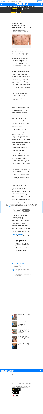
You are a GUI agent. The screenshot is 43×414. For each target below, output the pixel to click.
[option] (21, 41)
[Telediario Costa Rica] (21, 4)
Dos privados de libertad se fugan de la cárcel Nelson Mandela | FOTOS (23, 323)
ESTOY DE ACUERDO (26, 210)
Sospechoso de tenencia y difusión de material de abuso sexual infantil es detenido (24, 345)
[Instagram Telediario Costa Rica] (23, 383)
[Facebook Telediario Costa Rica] (17, 383)
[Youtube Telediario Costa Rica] (30, 383)
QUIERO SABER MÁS (17, 210)
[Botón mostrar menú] (1, 4)
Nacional (12, 6)
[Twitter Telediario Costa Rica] (20, 383)
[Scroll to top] (40, 370)
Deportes (30, 6)
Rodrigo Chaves (18, 1)
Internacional (21, 6)
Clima (8, 1)
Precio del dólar (12, 1)
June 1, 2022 (15, 99)
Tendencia (26, 6)
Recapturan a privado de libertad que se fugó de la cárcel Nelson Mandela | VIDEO (23, 338)
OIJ (6, 1)
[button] (13, 54)
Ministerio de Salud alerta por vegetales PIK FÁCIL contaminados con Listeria (24, 330)
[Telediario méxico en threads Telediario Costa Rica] (27, 383)
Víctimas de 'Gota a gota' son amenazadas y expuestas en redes (24, 316)
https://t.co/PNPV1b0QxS (18, 95)
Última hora (8, 6)
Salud (21, 266)
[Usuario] (41, 4)
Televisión (34, 6)
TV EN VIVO (39, 1)
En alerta (16, 6)
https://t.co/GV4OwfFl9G (23, 174)
